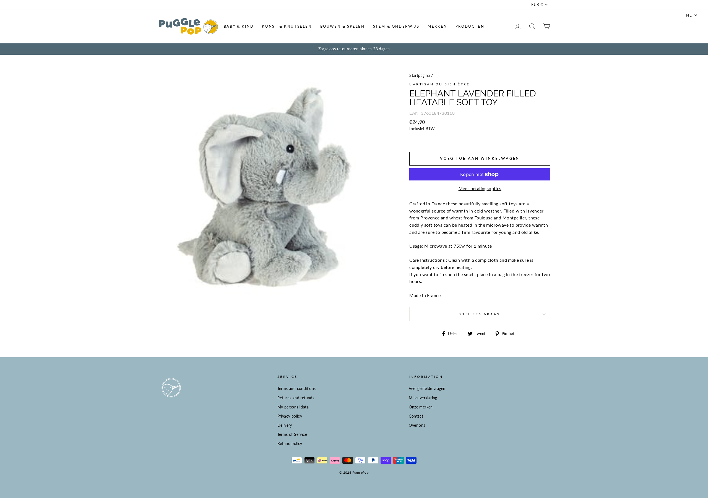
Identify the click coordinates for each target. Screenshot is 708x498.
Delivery (284, 425)
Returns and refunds (295, 398)
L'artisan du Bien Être (439, 84)
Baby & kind (239, 26)
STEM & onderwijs (396, 26)
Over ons (417, 425)
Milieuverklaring (423, 398)
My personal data (293, 407)
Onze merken (421, 407)
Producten (469, 26)
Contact (416, 416)
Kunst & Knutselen (287, 26)
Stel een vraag (479, 314)
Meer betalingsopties (480, 188)
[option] (354, 49)
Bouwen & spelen (342, 26)
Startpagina (419, 75)
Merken (437, 26)
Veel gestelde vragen (427, 388)
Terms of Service (292, 434)
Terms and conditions (296, 388)
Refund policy (289, 443)
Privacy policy (289, 416)
